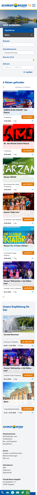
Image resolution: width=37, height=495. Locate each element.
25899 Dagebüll (8, 484)
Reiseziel (6, 41)
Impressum (7, 470)
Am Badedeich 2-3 (9, 482)
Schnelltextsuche (9, 49)
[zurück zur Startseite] (4, 87)
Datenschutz (7, 473)
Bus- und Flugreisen (10, 441)
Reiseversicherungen (10, 456)
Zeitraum (6, 64)
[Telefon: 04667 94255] (29, 5)
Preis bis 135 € (8, 57)
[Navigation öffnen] (34, 5)
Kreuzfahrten (7, 444)
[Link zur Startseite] (14, 5)
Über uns (6, 458)
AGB (4, 467)
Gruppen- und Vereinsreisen (12, 453)
